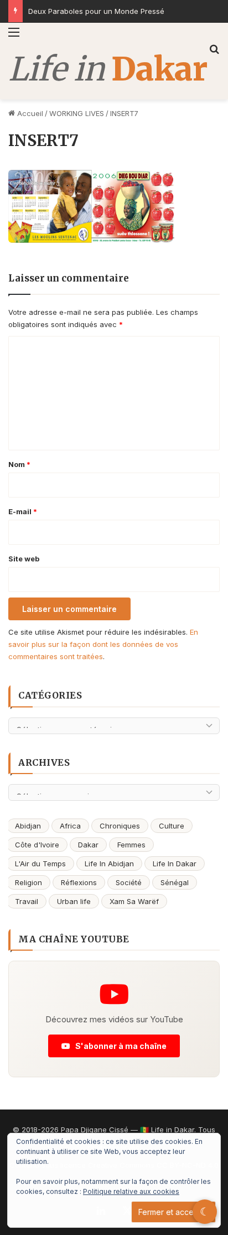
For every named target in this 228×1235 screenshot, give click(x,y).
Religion (28, 882)
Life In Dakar (174, 863)
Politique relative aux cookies (131, 1191)
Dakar (88, 844)
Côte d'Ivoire (37, 844)
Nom (19, 464)
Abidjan (28, 825)
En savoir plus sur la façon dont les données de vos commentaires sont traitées (103, 644)
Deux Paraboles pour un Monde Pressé (96, 11)
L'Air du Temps (40, 863)
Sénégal (174, 882)
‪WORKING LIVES (76, 113)
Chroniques (120, 825)
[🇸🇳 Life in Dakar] (107, 69)
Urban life (74, 901)
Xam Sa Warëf (134, 901)
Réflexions (79, 882)
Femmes (131, 844)
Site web (23, 558)
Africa (70, 825)
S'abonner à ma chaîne (120, 1046)
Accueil (29, 113)
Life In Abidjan (109, 863)
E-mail (22, 511)
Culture (171, 825)
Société (129, 882)
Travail (26, 901)
